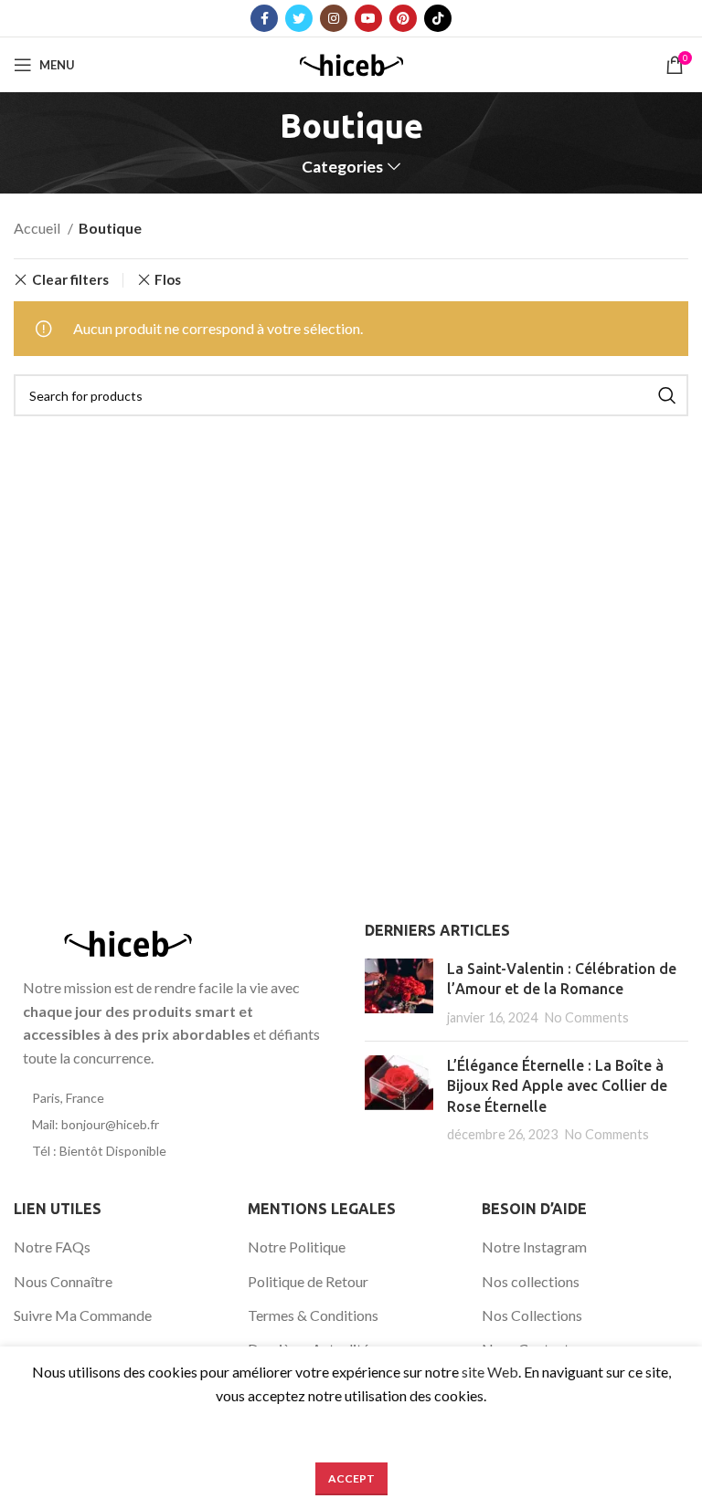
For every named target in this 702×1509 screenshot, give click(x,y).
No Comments (587, 1017)
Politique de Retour (308, 1281)
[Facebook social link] (264, 18)
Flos (167, 280)
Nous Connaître (63, 1281)
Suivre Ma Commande (83, 1315)
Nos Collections (532, 1315)
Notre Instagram (534, 1246)
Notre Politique (297, 1246)
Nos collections (531, 1281)
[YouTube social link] (368, 18)
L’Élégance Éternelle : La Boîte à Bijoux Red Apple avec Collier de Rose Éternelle (557, 1086)
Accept (351, 1478)
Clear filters (70, 280)
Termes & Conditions (313, 1315)
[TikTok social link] (438, 18)
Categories (342, 167)
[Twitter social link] (299, 18)
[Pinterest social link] (403, 18)
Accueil (38, 227)
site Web (490, 1371)
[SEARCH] (667, 395)
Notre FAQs (52, 1246)
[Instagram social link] (333, 18)
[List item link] (175, 1098)
